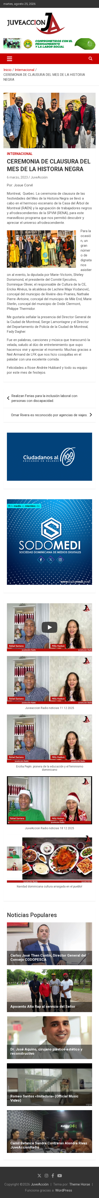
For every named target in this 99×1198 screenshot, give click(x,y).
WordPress (63, 1190)
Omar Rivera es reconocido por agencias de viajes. (49, 415)
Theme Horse (79, 1184)
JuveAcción (39, 177)
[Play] (49, 627)
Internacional (19, 154)
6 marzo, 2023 (17, 177)
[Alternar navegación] (9, 58)
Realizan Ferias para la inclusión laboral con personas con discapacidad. (44, 398)
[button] (49, 685)
